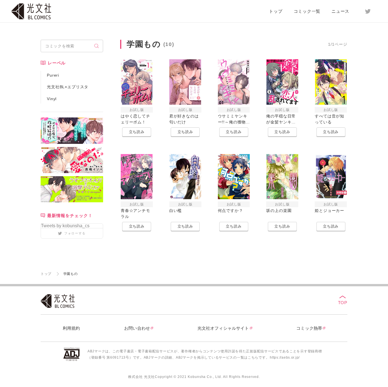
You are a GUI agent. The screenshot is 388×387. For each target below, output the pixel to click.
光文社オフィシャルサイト (223, 328)
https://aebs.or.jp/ (285, 357)
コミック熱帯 (309, 328)
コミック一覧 (307, 11)
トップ (275, 11)
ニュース (340, 11)
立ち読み (137, 132)
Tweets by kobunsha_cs (65, 225)
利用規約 (71, 328)
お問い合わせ (137, 328)
